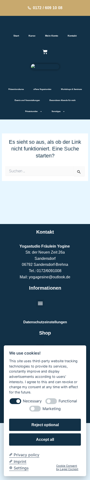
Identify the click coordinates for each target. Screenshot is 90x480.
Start (16, 35)
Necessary (32, 401)
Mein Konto (51, 35)
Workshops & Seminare (71, 89)
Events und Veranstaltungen (27, 100)
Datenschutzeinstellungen (45, 322)
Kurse (32, 35)
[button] (40, 303)
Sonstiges (56, 111)
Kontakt (72, 35)
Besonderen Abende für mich (62, 100)
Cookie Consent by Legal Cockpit (67, 467)
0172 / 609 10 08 (48, 8)
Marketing (51, 408)
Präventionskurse (16, 89)
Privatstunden (31, 111)
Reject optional (45, 425)
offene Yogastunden (42, 89)
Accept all (45, 439)
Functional (68, 401)
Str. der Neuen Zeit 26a (45, 252)
